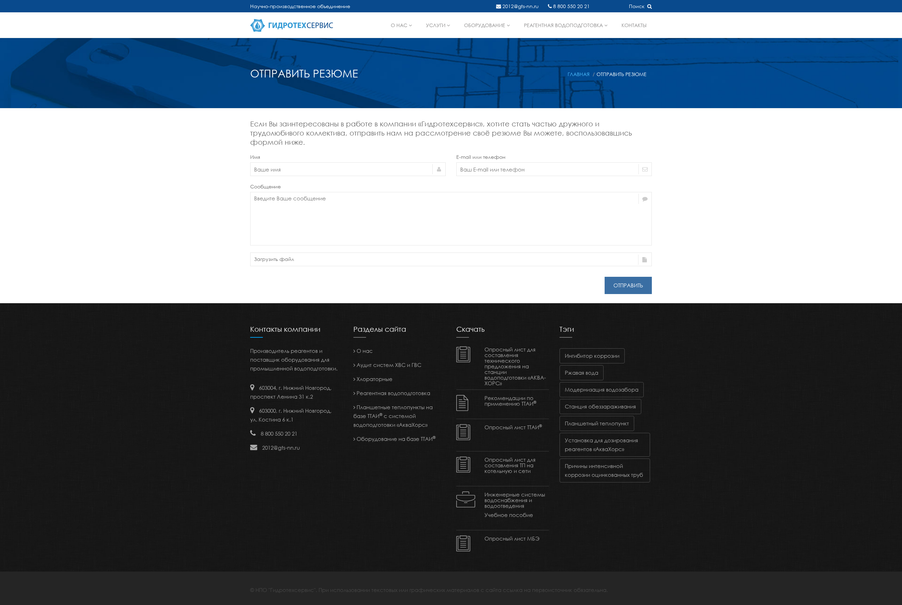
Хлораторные (374, 379)
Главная (578, 74)
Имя (255, 157)
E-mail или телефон (480, 157)
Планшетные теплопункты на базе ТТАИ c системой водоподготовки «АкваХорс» (393, 416)
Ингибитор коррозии (592, 356)
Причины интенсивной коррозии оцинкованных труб (604, 470)
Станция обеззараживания (600, 406)
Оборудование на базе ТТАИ (395, 439)
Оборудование (485, 25)
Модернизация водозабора (601, 389)
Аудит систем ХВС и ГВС (388, 365)
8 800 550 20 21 (571, 6)
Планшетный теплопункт (597, 423)
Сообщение (265, 186)
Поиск (638, 6)
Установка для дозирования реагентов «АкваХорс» (601, 444)
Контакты (634, 25)
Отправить (628, 285)
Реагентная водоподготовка (564, 25)
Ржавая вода (581, 372)
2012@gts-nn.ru (520, 6)
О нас (400, 25)
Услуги (436, 25)
